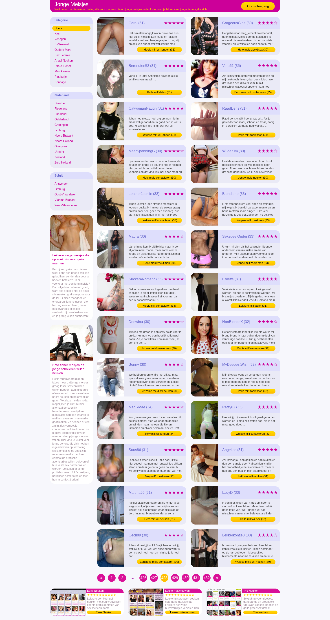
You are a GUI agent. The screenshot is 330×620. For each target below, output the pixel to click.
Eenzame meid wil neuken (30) (159, 391)
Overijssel (61, 146)
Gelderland (61, 119)
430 (186, 578)
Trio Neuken (260, 612)
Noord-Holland (64, 141)
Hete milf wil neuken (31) (159, 519)
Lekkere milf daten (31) (253, 305)
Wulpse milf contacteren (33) (253, 433)
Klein (58, 33)
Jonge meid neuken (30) (253, 177)
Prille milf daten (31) (159, 92)
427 (154, 578)
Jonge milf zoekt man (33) (253, 263)
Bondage (60, 82)
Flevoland (61, 108)
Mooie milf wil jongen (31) (159, 49)
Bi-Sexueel (62, 44)
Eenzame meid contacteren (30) (159, 561)
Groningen (61, 124)
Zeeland (60, 157)
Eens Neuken (104, 612)
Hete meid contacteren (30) (159, 177)
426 (143, 578)
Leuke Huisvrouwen (182, 612)
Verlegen (60, 39)
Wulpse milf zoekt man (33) (253, 220)
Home (58, 28)
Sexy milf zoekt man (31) (159, 476)
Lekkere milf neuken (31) (253, 476)
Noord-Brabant (64, 135)
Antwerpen (61, 183)
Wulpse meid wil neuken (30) (253, 561)
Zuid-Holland (63, 162)
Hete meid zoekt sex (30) (253, 49)
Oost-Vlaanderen (65, 194)
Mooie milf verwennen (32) (253, 348)
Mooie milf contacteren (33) (159, 305)
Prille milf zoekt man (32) (253, 391)
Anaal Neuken (64, 60)
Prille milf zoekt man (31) (253, 135)
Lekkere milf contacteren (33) (159, 220)
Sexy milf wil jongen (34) (159, 433)
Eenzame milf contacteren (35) (253, 92)
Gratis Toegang (258, 6)
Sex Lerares (62, 55)
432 (207, 578)
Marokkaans (62, 71)
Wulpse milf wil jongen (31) (159, 135)
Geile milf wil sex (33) (253, 519)
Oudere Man (62, 49)
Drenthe (60, 103)
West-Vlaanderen (66, 205)
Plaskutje (61, 76)
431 (196, 578)
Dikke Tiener (63, 66)
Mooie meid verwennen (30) (159, 348)
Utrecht (59, 151)
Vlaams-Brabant (65, 200)
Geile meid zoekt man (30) (159, 263)
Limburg (60, 130)
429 (175, 578)
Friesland (60, 114)
